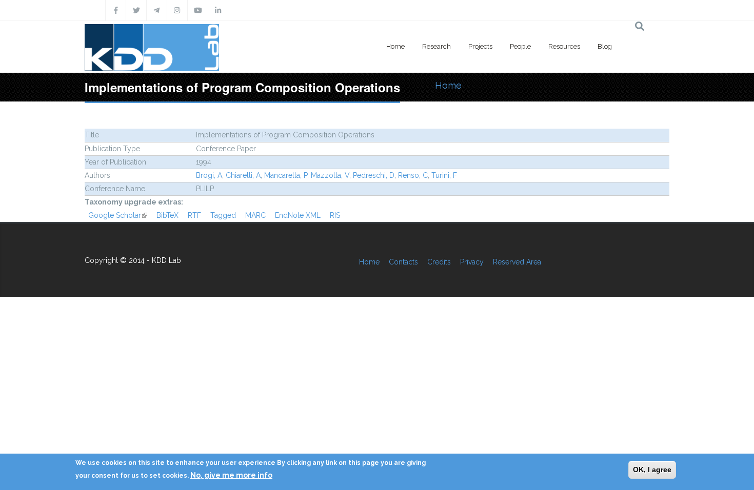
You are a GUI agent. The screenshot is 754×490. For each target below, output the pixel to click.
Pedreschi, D (373, 175)
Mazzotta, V (330, 175)
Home (395, 46)
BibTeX (167, 215)
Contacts (403, 262)
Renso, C (413, 175)
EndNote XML (298, 215)
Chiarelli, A (243, 175)
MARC (255, 215)
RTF (194, 215)
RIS (335, 215)
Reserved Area (517, 262)
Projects (480, 46)
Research (436, 46)
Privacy (472, 262)
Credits (439, 262)
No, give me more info (231, 475)
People (520, 46)
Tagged (223, 215)
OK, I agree (652, 469)
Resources (564, 46)
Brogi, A (209, 175)
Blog (605, 46)
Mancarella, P (285, 175)
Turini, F (444, 175)
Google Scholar (117, 215)
